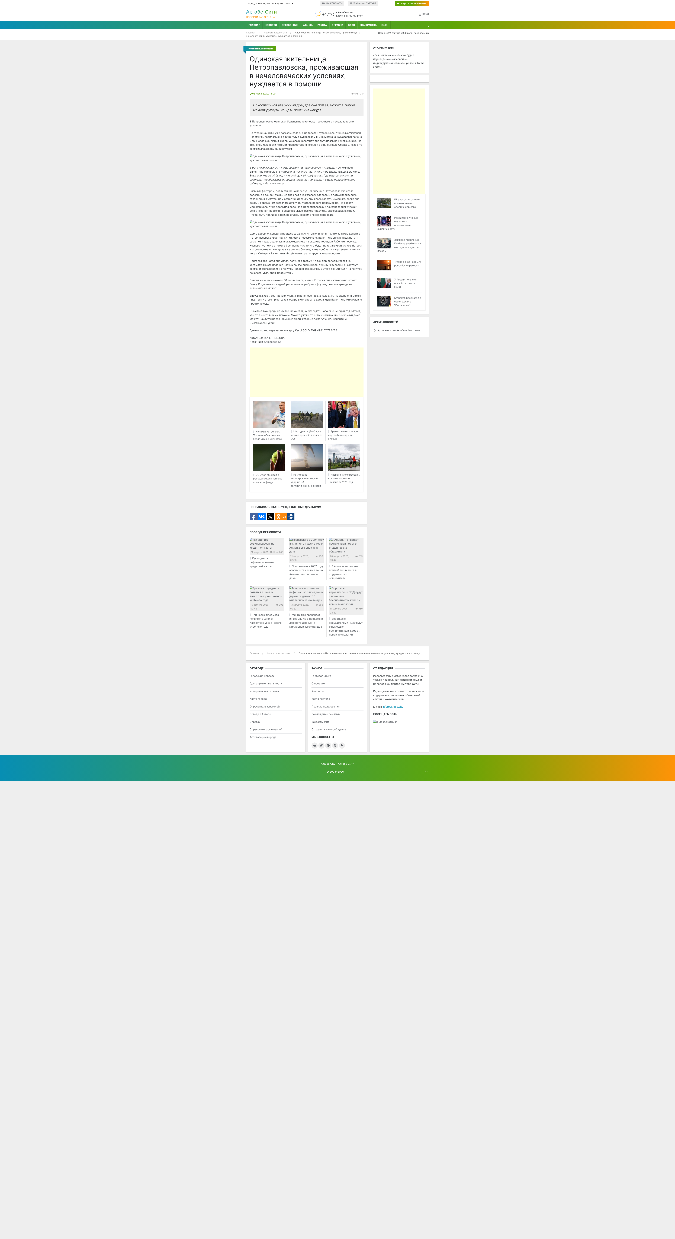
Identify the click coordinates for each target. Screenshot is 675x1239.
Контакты (317, 691)
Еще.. (384, 25)
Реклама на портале (363, 3)
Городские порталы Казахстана (269, 3)
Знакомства (368, 25)
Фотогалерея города (263, 737)
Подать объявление (412, 3)
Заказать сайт (320, 721)
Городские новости (262, 676)
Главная (254, 25)
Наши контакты (332, 3)
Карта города (258, 698)
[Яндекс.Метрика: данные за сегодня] (385, 722)
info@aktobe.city (392, 706)
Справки (337, 25)
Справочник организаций (266, 729)
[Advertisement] (337, 372)
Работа (322, 25)
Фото (351, 25)
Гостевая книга (321, 676)
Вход (425, 13)
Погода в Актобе (260, 714)
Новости (271, 25)
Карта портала (320, 698)
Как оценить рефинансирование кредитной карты (262, 562)
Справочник (290, 25)
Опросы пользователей (265, 706)
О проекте (318, 683)
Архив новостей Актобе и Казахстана (398, 330)
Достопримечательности (266, 683)
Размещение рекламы (325, 714)
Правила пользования (325, 706)
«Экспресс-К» (272, 341)
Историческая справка (264, 691)
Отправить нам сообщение (328, 729)
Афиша (308, 25)
